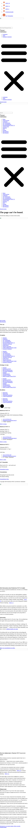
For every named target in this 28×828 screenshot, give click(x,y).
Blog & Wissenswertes (7, 370)
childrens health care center (12, 629)
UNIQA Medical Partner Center (9, 347)
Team (4, 35)
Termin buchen (6, 120)
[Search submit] (0, 29)
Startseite (5, 337)
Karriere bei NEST (7, 369)
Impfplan (5, 372)
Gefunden (2, 30)
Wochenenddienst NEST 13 (9, 125)
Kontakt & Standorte (7, 36)
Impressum (5, 392)
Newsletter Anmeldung (8, 371)
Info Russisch (6, 132)
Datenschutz (5, 393)
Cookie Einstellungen (7, 396)
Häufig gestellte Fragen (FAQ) (9, 376)
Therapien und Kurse (7, 344)
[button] (14, 67)
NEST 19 (19, 770)
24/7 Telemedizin (6, 123)
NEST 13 (11, 602)
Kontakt (4, 130)
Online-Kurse (6, 345)
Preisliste (5, 367)
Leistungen (5, 34)
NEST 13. (7, 773)
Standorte (5, 127)
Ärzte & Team (6, 126)
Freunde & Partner (7, 375)
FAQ (4, 129)
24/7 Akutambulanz (7, 124)
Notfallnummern (6, 373)
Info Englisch (5, 131)
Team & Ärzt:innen (7, 346)
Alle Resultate (3, 31)
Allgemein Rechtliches (7, 395)
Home (4, 119)
